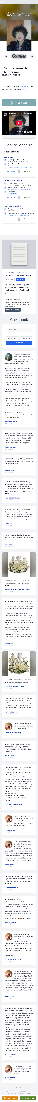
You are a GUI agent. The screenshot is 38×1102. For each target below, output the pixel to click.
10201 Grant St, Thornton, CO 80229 (19, 215)
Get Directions (11, 171)
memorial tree (26, 86)
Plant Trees (27, 171)
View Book (9, 279)
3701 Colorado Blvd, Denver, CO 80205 (20, 189)
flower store (24, 89)
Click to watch (12, 194)
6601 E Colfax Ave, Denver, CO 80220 (20, 168)
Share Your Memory (12, 310)
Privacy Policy (13, 1093)
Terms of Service (24, 1093)
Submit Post (19, 343)
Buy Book (20, 279)
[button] (19, 564)
